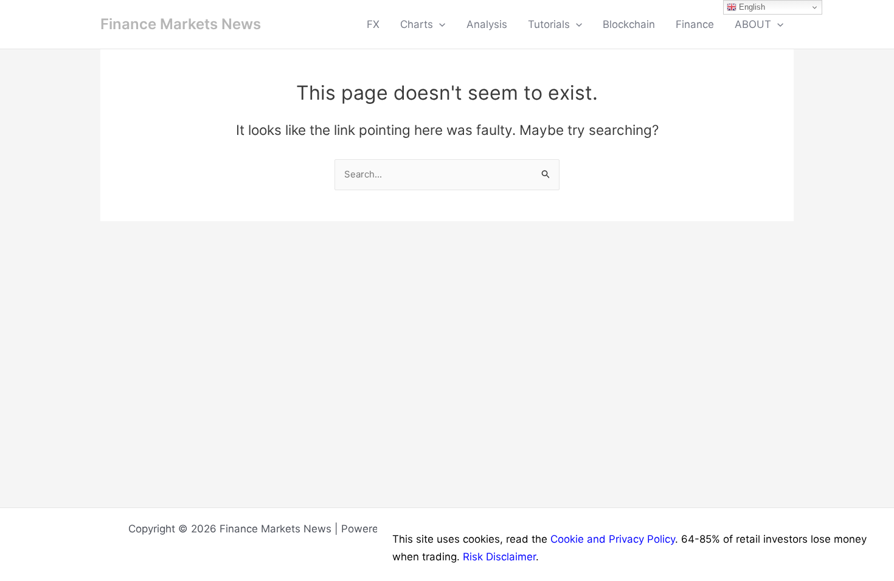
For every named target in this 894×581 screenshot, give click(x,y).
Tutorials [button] (549, 24)
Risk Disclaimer (499, 557)
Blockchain (629, 24)
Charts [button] (416, 24)
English (750, 7)
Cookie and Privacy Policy (612, 539)
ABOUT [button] (753, 24)
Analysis (486, 24)
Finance (695, 24)
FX (373, 24)
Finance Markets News (180, 24)
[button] (439, 24)
